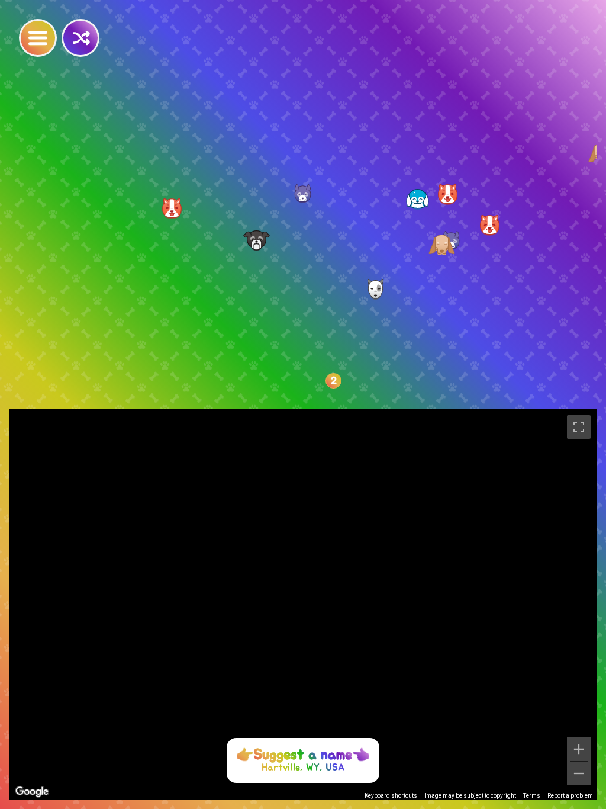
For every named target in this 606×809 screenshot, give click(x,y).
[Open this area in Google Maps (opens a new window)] (31, 792)
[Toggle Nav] (38, 38)
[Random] (80, 38)
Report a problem (570, 795)
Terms (531, 795)
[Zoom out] (579, 773)
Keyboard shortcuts (391, 795)
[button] (256, 241)
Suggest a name (303, 755)
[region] (303, 604)
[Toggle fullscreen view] (579, 427)
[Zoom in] (579, 749)
